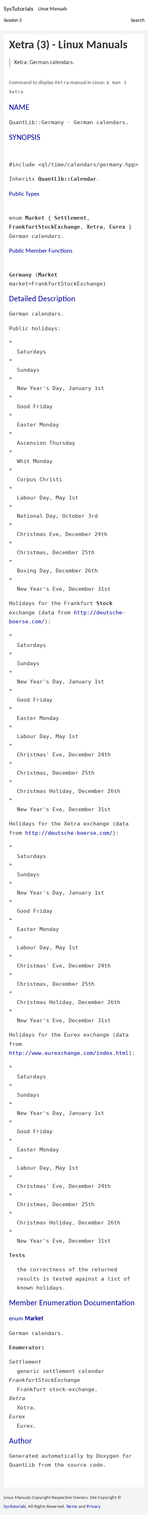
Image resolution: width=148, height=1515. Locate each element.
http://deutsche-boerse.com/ (68, 833)
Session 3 (13, 20)
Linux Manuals (52, 9)
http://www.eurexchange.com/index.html (69, 1053)
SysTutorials (18, 9)
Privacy (94, 1506)
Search (137, 20)
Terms (71, 1506)
